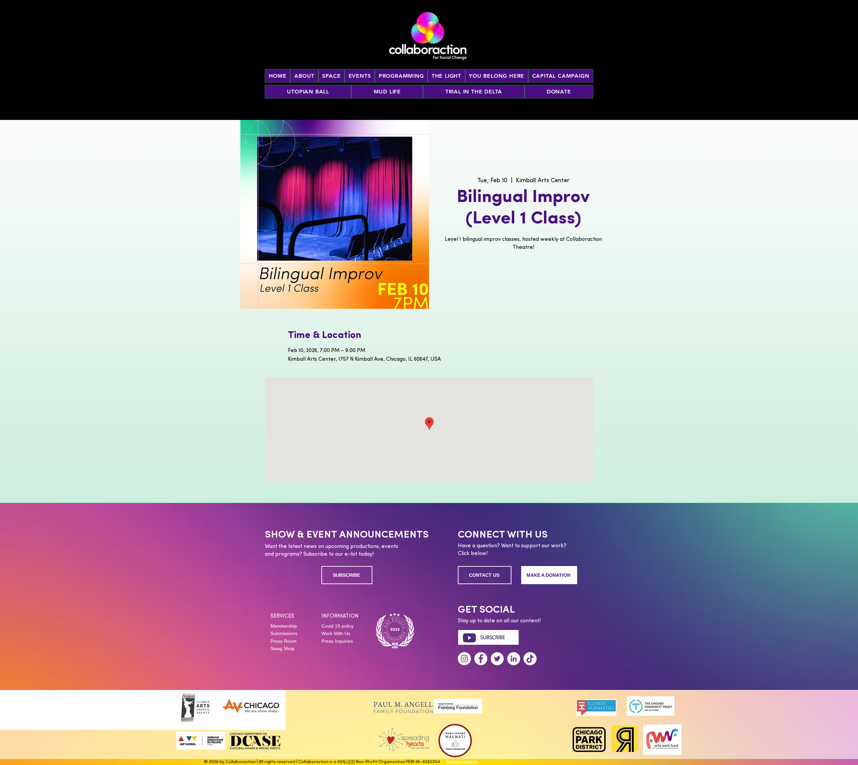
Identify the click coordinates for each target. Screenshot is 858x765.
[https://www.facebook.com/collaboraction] (480, 658)
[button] (360, 76)
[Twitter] (497, 658)
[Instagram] (464, 658)
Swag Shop (282, 648)
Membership (283, 626)
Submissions (283, 633)
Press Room (283, 641)
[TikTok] (530, 658)
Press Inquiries (337, 641)
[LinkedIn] (513, 658)
